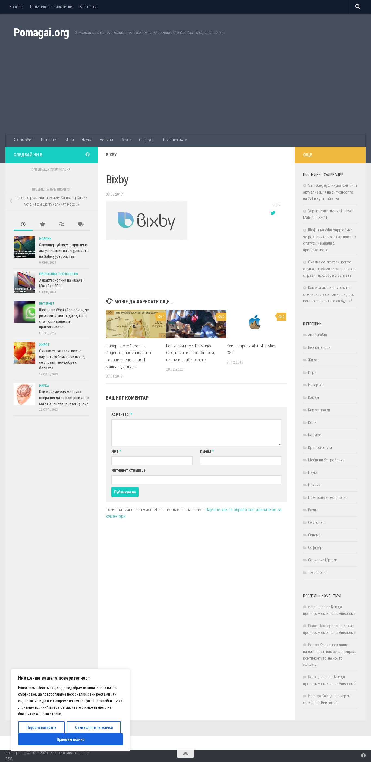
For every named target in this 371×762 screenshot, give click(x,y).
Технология (172, 139)
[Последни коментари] (61, 225)
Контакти (88, 6)
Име (116, 451)
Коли (312, 422)
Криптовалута (320, 447)
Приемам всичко (71, 739)
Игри (69, 139)
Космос (314, 435)
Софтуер (147, 139)
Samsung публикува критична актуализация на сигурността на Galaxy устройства (64, 250)
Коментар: (121, 414)
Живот (44, 345)
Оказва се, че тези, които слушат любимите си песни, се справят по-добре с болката (329, 269)
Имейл (207, 451)
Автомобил (23, 139)
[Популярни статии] (42, 225)
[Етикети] (80, 225)
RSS (8, 759)
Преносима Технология (58, 274)
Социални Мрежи (322, 560)
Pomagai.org (41, 32)
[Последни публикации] (23, 225)
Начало (16, 6)
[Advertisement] (185, 92)
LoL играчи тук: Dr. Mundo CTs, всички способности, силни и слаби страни (190, 352)
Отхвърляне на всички (94, 727)
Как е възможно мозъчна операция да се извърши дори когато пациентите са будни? (64, 398)
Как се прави (319, 410)
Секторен (316, 522)
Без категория (320, 347)
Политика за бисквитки (51, 6)
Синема (314, 535)
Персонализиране (41, 727)
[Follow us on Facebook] (87, 154)
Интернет (49, 139)
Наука (86, 139)
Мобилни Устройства (326, 460)
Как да (313, 397)
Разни (126, 139)
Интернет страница (128, 470)
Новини (106, 139)
